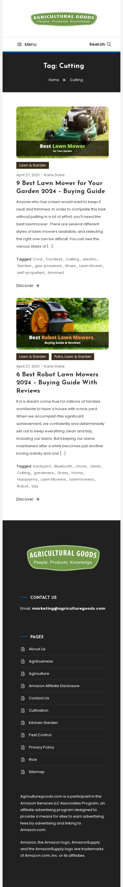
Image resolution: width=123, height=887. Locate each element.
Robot (22, 486)
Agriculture (39, 673)
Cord (37, 259)
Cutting (72, 259)
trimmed (56, 272)
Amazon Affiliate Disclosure (54, 686)
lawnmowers (82, 479)
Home (77, 472)
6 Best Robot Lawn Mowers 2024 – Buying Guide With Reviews (57, 383)
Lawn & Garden (32, 165)
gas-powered (48, 265)
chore (81, 466)
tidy (35, 486)
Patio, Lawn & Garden (72, 356)
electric (90, 259)
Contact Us (39, 698)
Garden (24, 265)
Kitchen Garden (43, 722)
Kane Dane (54, 175)
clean (95, 466)
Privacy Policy (41, 747)
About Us (37, 649)
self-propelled (30, 272)
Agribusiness (41, 661)
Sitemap (37, 771)
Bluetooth (63, 466)
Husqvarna (27, 479)
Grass (70, 265)
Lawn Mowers (53, 479)
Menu (31, 44)
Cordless (54, 259)
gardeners (44, 472)
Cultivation (38, 710)
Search (97, 44)
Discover (25, 285)
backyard (42, 466)
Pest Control (40, 735)
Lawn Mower (90, 265)
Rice (33, 759)
